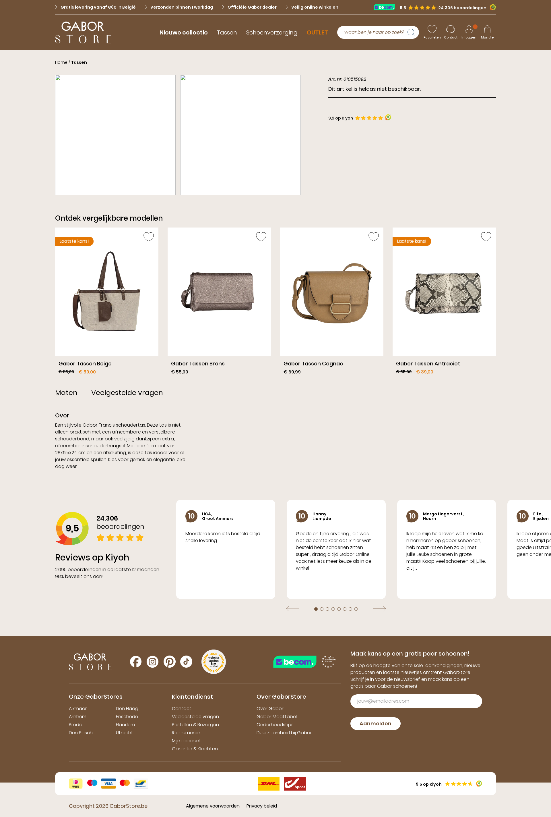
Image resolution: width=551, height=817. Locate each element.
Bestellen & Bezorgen (195, 724)
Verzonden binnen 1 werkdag (181, 7)
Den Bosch (81, 732)
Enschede (127, 716)
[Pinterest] (170, 662)
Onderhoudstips (275, 724)
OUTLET (317, 32)
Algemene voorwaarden (213, 806)
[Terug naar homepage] (83, 32)
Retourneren (186, 732)
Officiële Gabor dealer (252, 7)
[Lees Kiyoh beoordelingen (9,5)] (491, 7)
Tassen (227, 32)
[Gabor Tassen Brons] (219, 303)
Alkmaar (78, 708)
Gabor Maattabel (277, 716)
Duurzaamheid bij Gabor (284, 732)
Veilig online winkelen (314, 7)
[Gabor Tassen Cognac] (331, 303)
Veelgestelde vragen (195, 716)
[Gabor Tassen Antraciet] (444, 303)
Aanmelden (375, 723)
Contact (181, 708)
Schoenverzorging (272, 32)
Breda (75, 724)
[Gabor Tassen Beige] (106, 303)
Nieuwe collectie (184, 32)
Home (61, 62)
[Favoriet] (148, 236)
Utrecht (124, 732)
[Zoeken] (413, 32)
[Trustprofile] (387, 7)
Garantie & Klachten (195, 748)
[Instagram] (152, 661)
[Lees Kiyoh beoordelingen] (388, 117)
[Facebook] (135, 661)
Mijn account (186, 740)
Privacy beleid (262, 806)
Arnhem (77, 716)
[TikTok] (186, 662)
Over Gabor (270, 708)
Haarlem (125, 724)
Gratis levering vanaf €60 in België (98, 7)
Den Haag (127, 708)
